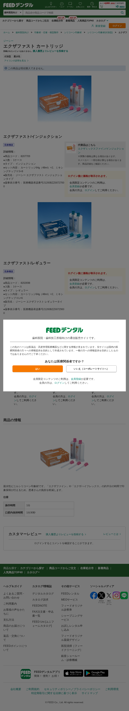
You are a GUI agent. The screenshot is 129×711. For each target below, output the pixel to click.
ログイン (59, 382)
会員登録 (76, 378)
